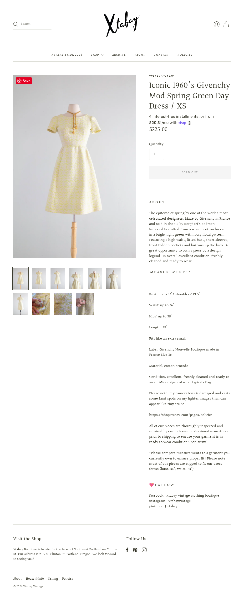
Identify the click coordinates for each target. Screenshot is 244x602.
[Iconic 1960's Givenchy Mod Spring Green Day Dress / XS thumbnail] (20, 278)
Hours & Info (35, 579)
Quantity (156, 144)
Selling (53, 579)
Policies (185, 55)
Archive (119, 55)
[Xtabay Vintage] (122, 24)
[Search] (15, 24)
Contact (161, 55)
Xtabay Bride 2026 (66, 55)
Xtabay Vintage (161, 76)
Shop (95, 55)
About (140, 55)
